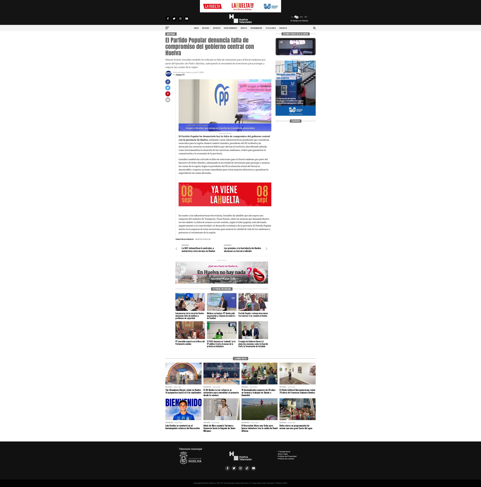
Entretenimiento (230, 28)
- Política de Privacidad (286, 456)
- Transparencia (283, 451)
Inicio (196, 28)
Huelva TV (180, 75)
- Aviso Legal (282, 454)
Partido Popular (203, 239)
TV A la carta (271, 28)
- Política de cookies (285, 459)
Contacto (283, 28)
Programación (256, 28)
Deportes (216, 28)
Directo (244, 28)
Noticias (205, 28)
